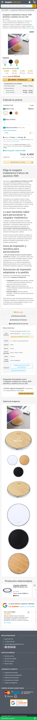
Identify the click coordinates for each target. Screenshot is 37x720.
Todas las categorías (11, 682)
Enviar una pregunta (26, 393)
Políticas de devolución (12, 677)
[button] (17, 68)
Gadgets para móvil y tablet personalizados (21, 366)
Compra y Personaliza (18, 80)
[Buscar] (34, 6)
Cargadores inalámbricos (18, 370)
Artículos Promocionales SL (19, 716)
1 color (6, 133)
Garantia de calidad (10, 658)
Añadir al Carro (18, 162)
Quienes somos (9, 656)
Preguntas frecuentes (11, 672)
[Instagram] (14, 647)
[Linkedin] (9, 647)
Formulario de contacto (11, 680)
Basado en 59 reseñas (21, 705)
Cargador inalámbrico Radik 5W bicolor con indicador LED (20, 586)
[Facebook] (11, 647)
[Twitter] (6, 647)
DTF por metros (9, 661)
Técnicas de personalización (13, 675)
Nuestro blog (8, 663)
